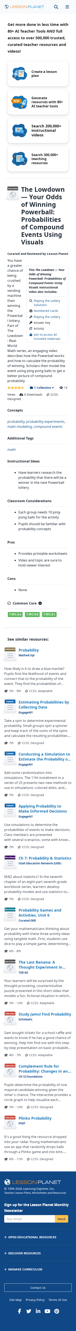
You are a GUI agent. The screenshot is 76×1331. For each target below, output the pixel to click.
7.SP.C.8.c (49, 614)
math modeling (19, 426)
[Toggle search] (56, 7)
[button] (67, 7)
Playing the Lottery (47, 317)
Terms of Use (58, 1300)
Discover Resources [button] (24, 1253)
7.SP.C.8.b (32, 614)
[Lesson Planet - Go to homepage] (24, 7)
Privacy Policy (35, 1300)
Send (61, 1219)
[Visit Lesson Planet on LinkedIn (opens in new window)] (38, 1311)
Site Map (15, 1300)
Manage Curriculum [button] (25, 1269)
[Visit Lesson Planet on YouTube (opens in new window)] (47, 1311)
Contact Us (38, 1288)
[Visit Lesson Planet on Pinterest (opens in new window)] (56, 1311)
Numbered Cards (46, 311)
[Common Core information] (40, 603)
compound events (48, 426)
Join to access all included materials (47, 337)
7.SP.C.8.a (15, 614)
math (11, 449)
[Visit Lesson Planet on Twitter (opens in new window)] (28, 1311)
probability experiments (45, 421)
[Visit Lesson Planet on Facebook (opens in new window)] (19, 1311)
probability (15, 421)
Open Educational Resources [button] (32, 1237)
